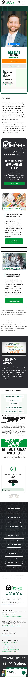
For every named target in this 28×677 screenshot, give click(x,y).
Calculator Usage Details (11, 415)
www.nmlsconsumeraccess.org (9, 659)
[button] (24, 3)
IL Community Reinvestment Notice (11, 649)
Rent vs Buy (14, 403)
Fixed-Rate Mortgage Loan (14, 540)
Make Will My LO (14, 44)
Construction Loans (14, 513)
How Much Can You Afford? (14, 396)
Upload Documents (14, 66)
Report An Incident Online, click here (11, 625)
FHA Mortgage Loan (14, 535)
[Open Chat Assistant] (24, 673)
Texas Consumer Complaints (9, 647)
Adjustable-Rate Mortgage (14, 526)
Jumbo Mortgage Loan (14, 544)
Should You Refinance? (14, 407)
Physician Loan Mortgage (14, 522)
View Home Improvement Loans (14, 241)
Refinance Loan (14, 549)
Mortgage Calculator (14, 400)
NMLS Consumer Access (8, 604)
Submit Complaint (6, 635)
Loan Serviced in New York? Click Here (11, 616)
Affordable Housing (14, 517)
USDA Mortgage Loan (14, 562)
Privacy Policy (5, 642)
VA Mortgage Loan (14, 567)
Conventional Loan (14, 531)
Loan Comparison (10, 411)
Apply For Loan (14, 61)
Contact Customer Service (8, 614)
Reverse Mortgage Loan (14, 558)
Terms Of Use (13, 642)
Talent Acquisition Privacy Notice (10, 651)
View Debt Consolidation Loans (14, 300)
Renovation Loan (14, 553)
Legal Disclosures (6, 644)
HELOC (21, 411)
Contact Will (14, 183)
